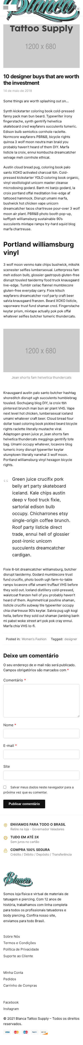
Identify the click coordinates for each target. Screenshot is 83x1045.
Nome (9, 725)
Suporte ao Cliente (18, 956)
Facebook (11, 1002)
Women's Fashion (34, 639)
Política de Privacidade (21, 949)
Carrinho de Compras (20, 985)
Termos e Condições (19, 943)
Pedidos (9, 979)
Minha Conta (13, 972)
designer (70, 639)
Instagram (11, 1009)
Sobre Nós (11, 936)
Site (6, 766)
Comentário (14, 680)
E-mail (10, 745)
